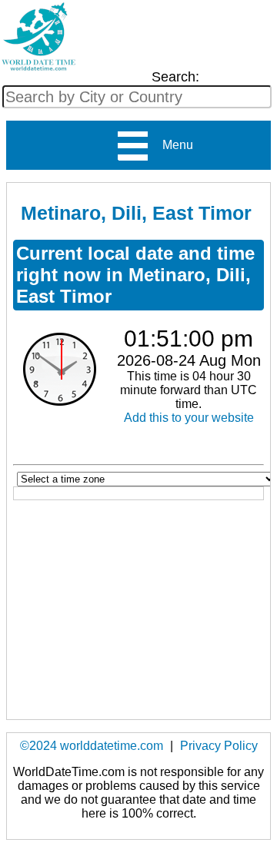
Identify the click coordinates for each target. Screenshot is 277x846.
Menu (171, 144)
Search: (175, 77)
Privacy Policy (219, 745)
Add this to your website (189, 417)
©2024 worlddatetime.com (91, 745)
